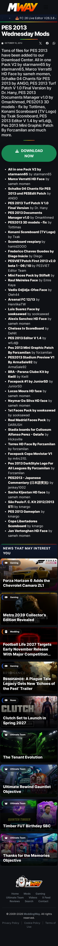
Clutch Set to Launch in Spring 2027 (24, 720)
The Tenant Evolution (23, 757)
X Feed (46, 897)
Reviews (15, 901)
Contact (43, 901)
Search (29, 901)
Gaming (40, 893)
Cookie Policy (32, 922)
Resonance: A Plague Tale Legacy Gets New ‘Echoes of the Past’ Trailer (29, 683)
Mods (27, 893)
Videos (33, 897)
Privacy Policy (10, 922)
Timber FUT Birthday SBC (27, 826)
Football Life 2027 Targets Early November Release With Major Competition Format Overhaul (27, 651)
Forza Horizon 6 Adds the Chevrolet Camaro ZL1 (26, 583)
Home (15, 893)
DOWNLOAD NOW (31, 153)
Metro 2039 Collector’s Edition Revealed (24, 617)
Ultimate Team (15, 897)
